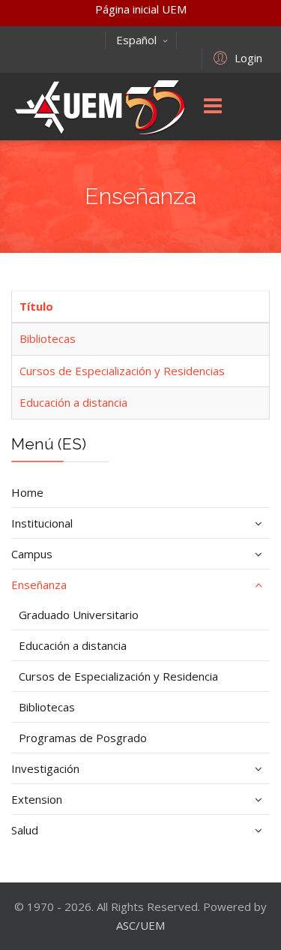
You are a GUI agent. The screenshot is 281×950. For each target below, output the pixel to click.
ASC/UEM (140, 925)
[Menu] (213, 106)
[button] (236, 57)
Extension (36, 799)
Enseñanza (39, 584)
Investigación (45, 768)
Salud (24, 829)
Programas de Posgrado (83, 737)
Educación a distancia (73, 402)
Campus (31, 553)
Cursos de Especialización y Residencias (122, 370)
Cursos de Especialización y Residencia (118, 676)
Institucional (42, 523)
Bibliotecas (47, 338)
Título (36, 306)
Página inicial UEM (141, 9)
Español (136, 39)
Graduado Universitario (79, 614)
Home (27, 492)
